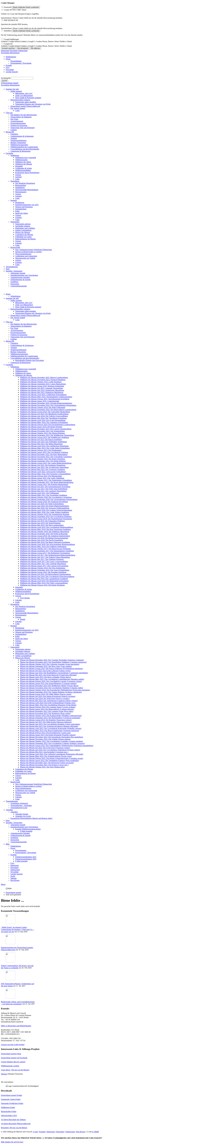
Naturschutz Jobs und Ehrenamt (22, 337)
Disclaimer (14, 51)
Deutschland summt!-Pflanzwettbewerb (25, 315)
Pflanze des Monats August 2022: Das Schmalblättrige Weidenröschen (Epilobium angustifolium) (56, 746)
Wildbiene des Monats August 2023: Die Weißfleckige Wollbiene (44, 437)
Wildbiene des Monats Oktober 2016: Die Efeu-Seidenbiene (42, 568)
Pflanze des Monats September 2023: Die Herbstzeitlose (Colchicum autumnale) (50, 718)
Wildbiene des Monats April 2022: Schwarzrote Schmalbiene (43, 472)
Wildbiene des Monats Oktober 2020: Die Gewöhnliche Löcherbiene (46, 497)
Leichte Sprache (16, 874)
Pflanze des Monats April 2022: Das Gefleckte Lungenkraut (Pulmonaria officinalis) (51, 754)
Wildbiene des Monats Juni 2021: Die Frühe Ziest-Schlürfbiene (43, 489)
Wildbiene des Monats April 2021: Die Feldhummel (39, 493)
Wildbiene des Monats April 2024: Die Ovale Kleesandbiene (43, 420)
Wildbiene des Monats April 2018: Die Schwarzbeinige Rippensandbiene (47, 544)
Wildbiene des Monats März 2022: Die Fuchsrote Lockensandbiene (45, 474)
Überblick (14, 343)
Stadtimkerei (20, 611)
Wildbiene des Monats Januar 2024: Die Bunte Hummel (41, 427)
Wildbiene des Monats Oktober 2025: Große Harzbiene (41, 382)
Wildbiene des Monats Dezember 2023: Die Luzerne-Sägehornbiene (45, 429)
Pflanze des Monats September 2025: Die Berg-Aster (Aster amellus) (46, 666)
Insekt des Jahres (21, 639)
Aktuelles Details (21, 814)
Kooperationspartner (18, 333)
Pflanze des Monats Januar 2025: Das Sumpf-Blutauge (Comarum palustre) (48, 684)
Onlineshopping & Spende (20, 835)
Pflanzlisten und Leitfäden (25, 654)
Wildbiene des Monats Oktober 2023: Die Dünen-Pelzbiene (42, 433)
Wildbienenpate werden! (10, 1066)
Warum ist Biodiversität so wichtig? (28, 786)
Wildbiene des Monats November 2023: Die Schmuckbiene (42, 431)
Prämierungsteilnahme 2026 (25, 859)
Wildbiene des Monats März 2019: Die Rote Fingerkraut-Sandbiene (45, 529)
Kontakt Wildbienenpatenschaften (28, 829)
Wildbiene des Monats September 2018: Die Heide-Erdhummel (44, 534)
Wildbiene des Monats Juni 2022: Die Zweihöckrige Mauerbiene (44, 467)
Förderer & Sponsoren (18, 335)
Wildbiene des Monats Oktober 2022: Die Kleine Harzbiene (42, 459)
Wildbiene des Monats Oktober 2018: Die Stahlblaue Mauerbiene (44, 532)
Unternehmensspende (18, 842)
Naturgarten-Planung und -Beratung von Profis (33, 313)
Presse (12, 848)
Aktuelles (9, 810)
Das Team (14, 328)
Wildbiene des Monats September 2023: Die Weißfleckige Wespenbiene (47, 435)
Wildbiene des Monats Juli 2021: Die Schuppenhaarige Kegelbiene (45, 487)
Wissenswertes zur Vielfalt (25, 793)
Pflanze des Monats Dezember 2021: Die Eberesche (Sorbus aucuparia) (47, 763)
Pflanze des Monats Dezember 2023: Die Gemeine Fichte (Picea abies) (46, 711)
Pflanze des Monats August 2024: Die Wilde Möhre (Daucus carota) (45, 694)
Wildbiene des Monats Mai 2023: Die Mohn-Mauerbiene (41, 444)
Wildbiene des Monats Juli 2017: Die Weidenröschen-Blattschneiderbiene (47, 555)
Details (22, 619)
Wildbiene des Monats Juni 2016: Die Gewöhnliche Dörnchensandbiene (47, 577)
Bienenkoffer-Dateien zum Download (29, 360)
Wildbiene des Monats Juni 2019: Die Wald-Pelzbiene (40, 523)
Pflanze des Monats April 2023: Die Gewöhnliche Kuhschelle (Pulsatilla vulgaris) (50, 728)
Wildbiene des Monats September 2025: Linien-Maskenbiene (43, 384)
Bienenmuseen (20, 615)
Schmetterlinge (20, 634)
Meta (8, 844)
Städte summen (16, 300)
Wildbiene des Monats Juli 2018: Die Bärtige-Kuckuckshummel (44, 538)
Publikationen (15, 846)
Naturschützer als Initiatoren (21, 326)
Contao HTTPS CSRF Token (15, 10)
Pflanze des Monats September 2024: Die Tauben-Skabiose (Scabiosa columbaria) (51, 692)
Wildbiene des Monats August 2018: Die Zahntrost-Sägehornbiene (45, 536)
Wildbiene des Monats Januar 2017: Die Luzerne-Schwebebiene (44, 566)
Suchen (4, 81)
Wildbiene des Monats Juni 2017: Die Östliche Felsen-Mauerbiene (45, 557)
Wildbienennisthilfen (23, 591)
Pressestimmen (20, 850)
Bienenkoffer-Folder (8, 1111)
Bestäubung (19, 628)
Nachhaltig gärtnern (22, 651)
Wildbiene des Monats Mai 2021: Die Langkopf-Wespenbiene (43, 491)
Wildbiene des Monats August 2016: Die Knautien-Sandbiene (43, 572)
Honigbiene (14, 604)
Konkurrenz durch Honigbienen (27, 594)
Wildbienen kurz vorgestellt (25, 369)
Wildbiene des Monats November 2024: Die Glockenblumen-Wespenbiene (48, 405)
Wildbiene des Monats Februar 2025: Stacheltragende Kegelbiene (44, 399)
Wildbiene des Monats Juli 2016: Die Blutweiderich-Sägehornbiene (45, 574)
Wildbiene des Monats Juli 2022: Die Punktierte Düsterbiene (42, 465)
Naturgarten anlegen (23, 649)
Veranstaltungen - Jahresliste (21, 805)
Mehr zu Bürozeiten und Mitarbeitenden (16, 1026)
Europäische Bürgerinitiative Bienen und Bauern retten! (31, 818)
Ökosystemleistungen (23, 788)
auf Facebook (14, 1058)
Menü (3, 884)
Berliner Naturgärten (18, 352)
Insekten (13, 626)
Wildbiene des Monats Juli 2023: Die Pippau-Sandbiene (41, 440)
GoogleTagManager (11, 39)
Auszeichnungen (16, 330)
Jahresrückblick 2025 (9, 1116)
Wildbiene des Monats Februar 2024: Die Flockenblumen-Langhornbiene (47, 425)
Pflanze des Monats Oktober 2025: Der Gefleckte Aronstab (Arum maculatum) (49, 664)
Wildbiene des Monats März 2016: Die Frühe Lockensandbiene (44, 583)
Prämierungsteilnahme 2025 (25, 857)
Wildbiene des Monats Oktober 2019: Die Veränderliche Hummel (44, 514)
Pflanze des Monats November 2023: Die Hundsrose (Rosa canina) (45, 713)
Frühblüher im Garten (23, 771)
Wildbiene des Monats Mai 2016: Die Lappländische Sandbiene (44, 579)
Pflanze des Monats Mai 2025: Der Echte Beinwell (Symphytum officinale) (48, 675)
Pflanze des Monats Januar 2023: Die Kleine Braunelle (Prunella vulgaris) (48, 735)
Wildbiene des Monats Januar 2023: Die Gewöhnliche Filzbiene (44, 452)
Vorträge (13, 348)
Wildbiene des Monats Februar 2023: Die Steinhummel (40, 450)
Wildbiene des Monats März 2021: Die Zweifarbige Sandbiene (43, 495)
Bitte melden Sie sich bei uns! (12, 1142)
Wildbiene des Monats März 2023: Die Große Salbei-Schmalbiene (45, 448)
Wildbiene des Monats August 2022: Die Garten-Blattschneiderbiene (46, 463)
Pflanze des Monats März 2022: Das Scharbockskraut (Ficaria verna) (46, 756)
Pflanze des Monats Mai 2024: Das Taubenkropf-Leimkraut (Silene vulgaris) (49, 701)
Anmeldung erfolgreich (19, 803)
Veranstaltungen (12, 801)
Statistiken (8, 31)
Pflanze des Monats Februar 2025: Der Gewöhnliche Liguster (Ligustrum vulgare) (51, 681)
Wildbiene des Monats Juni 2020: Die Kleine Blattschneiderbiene (44, 506)
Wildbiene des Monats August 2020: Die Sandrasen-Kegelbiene (44, 502)
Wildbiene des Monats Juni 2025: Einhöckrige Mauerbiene (42, 390)
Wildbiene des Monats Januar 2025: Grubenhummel (39, 401)
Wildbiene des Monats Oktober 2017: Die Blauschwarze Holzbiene (45, 549)
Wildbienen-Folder (8, 1107)
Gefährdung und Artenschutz (26, 790)
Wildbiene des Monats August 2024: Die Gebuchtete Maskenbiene (45, 412)
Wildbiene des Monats (23, 375)
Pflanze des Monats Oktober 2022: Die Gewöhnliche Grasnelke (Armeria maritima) (51, 741)
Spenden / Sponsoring (14, 823)
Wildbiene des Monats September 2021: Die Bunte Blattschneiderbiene (46, 482)
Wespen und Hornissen (24, 632)
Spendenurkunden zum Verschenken (24, 827)
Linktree (13, 339)
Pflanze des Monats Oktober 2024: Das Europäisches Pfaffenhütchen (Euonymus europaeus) (55, 690)
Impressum (5, 51)
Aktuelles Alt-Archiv (23, 816)
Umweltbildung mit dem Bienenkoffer (24, 358)
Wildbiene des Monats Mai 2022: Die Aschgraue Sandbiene (42, 470)
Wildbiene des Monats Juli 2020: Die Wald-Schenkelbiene (42, 504)
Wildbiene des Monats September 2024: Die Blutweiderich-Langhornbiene (48, 410)
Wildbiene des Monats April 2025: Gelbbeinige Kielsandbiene (43, 395)
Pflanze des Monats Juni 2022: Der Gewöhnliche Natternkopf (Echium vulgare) (50, 750)
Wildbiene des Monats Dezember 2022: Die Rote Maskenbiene (43, 455)
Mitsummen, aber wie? (23, 303)
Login (35, 1132)
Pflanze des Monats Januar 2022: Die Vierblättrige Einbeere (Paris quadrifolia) (49, 761)
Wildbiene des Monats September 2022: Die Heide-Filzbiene (43, 461)
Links (17, 320)
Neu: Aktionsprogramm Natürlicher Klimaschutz (33, 784)
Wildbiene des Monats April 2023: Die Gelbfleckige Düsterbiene (44, 446)
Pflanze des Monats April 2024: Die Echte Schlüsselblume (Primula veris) (47, 703)
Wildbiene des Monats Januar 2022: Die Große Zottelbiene (42, 478)
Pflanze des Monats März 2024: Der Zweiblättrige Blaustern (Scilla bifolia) (48, 705)
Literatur (18, 600)
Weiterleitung (15, 296)
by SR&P (95, 1132)
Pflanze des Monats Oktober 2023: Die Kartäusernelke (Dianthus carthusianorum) (51, 716)
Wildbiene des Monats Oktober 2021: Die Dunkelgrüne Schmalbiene (46, 480)
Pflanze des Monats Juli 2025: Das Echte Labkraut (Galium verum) (45, 671)
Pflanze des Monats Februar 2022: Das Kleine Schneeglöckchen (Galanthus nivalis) (51, 758)
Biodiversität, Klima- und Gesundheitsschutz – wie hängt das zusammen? (18, 1003)
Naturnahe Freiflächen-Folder (12, 1103)
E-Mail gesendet (26, 831)
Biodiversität (15, 782)
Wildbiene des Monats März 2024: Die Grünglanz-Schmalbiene (44, 422)
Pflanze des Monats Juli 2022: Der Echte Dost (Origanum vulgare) (45, 748)
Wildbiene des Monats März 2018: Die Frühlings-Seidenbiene (43, 547)
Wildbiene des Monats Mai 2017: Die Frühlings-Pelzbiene (42, 559)
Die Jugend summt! (17, 318)
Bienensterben (20, 609)
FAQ (12, 863)
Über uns (9, 322)
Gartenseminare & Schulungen (22, 345)
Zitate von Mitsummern (24, 305)
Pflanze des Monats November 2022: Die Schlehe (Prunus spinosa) (45, 739)
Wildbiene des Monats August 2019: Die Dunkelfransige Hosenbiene (46, 519)
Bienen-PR (10, 341)
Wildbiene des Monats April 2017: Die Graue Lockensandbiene (44, 562)
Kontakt (13, 855)
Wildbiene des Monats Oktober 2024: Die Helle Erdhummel (42, 407)
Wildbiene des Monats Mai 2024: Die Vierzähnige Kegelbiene (43, 418)
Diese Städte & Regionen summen (28, 307)
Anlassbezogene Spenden (20, 833)
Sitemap (13, 878)
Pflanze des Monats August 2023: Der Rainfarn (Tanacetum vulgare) (46, 720)
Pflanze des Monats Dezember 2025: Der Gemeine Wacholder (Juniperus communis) (52, 660)
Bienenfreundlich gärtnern (20, 309)
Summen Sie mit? (12, 298)
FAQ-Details (25, 598)
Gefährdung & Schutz (23, 589)
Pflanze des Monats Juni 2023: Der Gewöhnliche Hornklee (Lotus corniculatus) (50, 724)
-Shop (11, 1054)
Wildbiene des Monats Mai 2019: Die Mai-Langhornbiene (42, 525)
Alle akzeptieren (22, 48)
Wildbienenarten (21, 371)
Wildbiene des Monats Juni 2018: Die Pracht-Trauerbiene (41, 540)
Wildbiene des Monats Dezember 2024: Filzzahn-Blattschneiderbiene (46, 403)
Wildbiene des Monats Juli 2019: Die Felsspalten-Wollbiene (42, 521)
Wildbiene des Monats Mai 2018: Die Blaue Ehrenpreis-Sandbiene (45, 542)
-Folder (11, 1095)
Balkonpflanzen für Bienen (25, 773)
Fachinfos (9, 365)
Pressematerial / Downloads (25, 853)
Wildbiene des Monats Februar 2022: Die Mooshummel (41, 476)
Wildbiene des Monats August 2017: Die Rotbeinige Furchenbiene (45, 553)
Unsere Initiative (13, 1062)
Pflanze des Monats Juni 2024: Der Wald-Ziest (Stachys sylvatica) (45, 698)
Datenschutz (23, 51)
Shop (8, 820)
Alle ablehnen (35, 48)
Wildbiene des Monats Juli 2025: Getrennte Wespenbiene (41, 388)
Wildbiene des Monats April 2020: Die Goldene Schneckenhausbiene (46, 510)
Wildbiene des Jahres (23, 373)
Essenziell (7, 7)
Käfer (17, 636)
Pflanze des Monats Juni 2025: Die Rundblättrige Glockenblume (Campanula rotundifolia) (54, 673)
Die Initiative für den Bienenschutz (23, 324)
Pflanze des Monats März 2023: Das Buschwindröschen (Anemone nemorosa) (49, 731)
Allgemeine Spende (17, 825)
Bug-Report (14, 880)
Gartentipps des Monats (24, 769)
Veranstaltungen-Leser (18, 808)
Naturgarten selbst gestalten (25, 311)
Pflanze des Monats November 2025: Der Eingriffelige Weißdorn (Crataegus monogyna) (53, 662)
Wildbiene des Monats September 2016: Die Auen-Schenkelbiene (44, 570)
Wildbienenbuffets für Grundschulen (24, 356)
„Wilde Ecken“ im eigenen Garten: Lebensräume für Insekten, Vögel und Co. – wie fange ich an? (17, 929)
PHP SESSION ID (11, 20)
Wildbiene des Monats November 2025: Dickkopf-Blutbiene (42, 380)
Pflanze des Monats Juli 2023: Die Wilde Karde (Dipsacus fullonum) (46, 722)
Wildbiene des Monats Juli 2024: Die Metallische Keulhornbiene (44, 414)
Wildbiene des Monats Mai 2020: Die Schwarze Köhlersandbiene (44, 508)
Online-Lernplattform (23, 656)
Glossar (18, 596)
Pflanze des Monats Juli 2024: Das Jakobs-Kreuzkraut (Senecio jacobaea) (47, 696)
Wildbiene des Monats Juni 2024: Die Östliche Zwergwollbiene (44, 416)
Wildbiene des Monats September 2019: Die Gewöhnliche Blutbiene (46, 517)
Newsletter (14, 872)
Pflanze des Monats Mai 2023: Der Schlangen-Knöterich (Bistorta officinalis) (49, 726)
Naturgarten (14, 647)
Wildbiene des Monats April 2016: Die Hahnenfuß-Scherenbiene (44, 581)
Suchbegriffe (6, 78)
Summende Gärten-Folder (11, 1099)
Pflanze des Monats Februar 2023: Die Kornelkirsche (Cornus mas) (45, 733)
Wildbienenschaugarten (19, 354)
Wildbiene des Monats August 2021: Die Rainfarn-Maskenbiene (44, 484)
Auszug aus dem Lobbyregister (12, 1045)
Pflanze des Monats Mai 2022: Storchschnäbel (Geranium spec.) (44, 752)
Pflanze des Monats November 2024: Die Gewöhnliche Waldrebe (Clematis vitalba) (51, 688)
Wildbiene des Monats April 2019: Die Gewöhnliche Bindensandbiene (46, 527)
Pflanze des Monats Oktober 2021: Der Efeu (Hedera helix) (42, 767)
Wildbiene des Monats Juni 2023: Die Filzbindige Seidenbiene (43, 442)
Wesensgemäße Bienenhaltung (26, 613)
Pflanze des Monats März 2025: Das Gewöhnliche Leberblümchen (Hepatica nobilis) (52, 679)
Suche (12, 876)
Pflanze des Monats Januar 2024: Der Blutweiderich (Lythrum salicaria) (47, 709)
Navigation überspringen (10, 53)
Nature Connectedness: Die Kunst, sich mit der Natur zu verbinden (17, 967)
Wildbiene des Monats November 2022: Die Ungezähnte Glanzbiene (46, 457)
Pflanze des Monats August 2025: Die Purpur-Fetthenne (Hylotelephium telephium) (51, 669)
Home (8, 294)
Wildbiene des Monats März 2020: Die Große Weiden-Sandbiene (44, 512)
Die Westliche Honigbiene (25, 606)
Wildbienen (14, 367)
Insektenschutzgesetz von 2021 (27, 630)
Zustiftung (14, 838)
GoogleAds (8, 44)
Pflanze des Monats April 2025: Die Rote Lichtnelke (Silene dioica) (45, 677)
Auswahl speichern (8, 48)
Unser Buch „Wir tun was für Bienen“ (15, 1070)
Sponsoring (14, 840)
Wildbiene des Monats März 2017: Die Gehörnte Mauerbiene (43, 564)
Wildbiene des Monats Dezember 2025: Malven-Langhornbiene (44, 377)
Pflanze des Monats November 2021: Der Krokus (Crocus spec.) (44, 765)
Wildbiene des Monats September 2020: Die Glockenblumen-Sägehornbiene (48, 499)
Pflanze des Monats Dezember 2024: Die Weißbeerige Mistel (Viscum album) (49, 686)
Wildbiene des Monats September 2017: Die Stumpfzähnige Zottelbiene (47, 551)
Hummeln (19, 587)
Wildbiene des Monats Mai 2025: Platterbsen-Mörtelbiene (41, 392)
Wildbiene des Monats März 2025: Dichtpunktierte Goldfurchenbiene (46, 397)
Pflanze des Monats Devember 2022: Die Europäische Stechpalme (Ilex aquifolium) (51, 737)
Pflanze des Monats (22, 658)
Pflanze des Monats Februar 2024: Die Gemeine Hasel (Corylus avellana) (47, 707)
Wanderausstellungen (18, 350)
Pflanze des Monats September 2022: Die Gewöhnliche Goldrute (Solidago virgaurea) (52, 743)
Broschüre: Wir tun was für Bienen (14, 1128)
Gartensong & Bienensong (20, 363)
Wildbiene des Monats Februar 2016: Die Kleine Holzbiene (42, 585)
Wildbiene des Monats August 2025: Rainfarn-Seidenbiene (42, 386)
